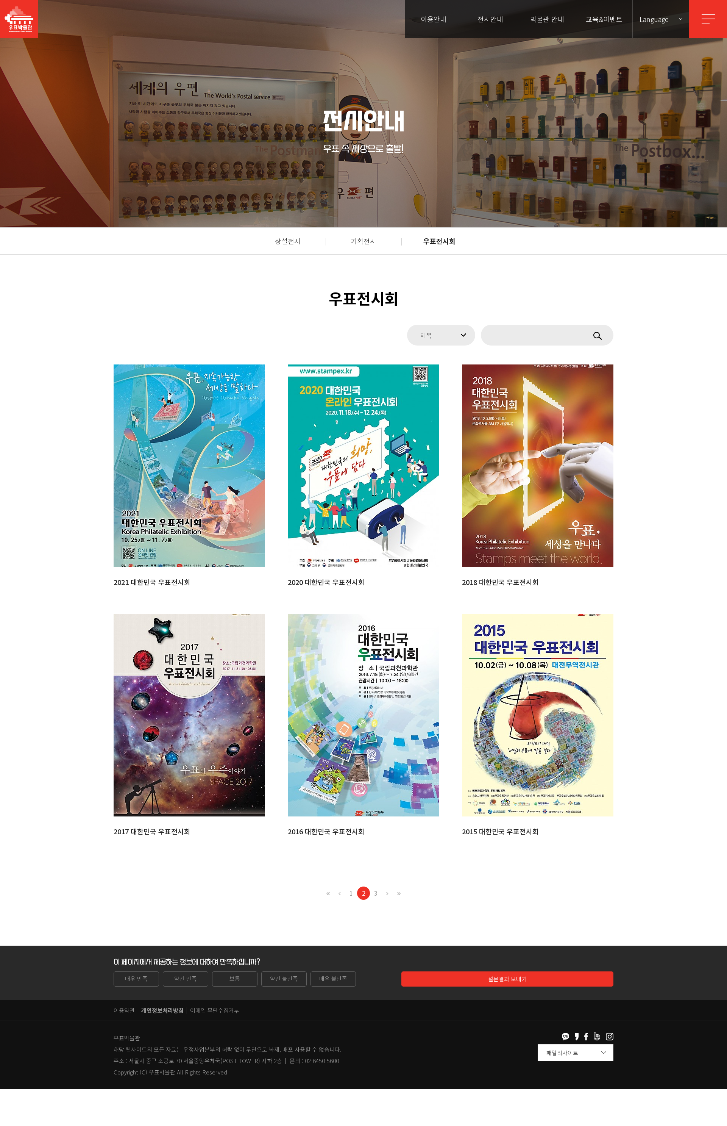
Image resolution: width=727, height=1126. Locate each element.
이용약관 (124, 1010)
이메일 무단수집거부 (214, 1010)
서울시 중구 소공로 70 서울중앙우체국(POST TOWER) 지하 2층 (205, 1061)
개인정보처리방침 (162, 1010)
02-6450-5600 (322, 1061)
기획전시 (363, 241)
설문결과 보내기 (507, 979)
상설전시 (288, 241)
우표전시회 (439, 241)
